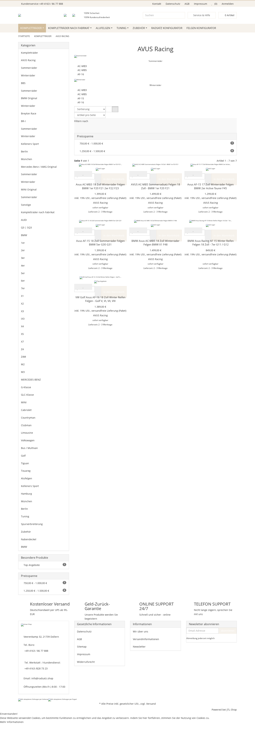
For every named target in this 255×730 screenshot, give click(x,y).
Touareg (26, 470)
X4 (22, 326)
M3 (23, 372)
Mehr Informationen (12, 722)
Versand (151, 703)
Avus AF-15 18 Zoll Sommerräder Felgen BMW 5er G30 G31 (100, 243)
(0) (215, 3)
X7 (22, 341)
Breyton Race (28, 113)
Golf (23, 455)
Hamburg (26, 493)
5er (23, 273)
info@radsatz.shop (42, 678)
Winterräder (155, 85)
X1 (22, 296)
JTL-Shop (232, 709)
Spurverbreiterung (32, 524)
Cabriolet (26, 410)
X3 (22, 311)
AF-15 (80, 98)
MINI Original (29, 189)
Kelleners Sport (30, 143)
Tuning (121, 28)
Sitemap (82, 646)
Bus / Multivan (29, 448)
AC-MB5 (81, 70)
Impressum (200, 3)
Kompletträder (31, 28)
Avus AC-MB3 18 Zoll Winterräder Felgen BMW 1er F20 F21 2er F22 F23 (100, 186)
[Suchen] (182, 15)
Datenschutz (173, 3)
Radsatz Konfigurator (166, 28)
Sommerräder (155, 61)
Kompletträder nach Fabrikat (68, 28)
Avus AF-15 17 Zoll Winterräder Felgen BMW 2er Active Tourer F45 (210, 186)
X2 (22, 303)
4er (23, 265)
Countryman (28, 417)
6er (23, 280)
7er (23, 288)
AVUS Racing (28, 60)
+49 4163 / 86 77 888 (51, 3)
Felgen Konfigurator (201, 28)
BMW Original (29, 98)
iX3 (22, 318)
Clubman (26, 425)
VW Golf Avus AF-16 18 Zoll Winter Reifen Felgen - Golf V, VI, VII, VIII (100, 299)
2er (23, 250)
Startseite (24, 36)
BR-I (23, 121)
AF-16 (80, 74)
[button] (109, 109)
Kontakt (156, 3)
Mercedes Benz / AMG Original (39, 166)
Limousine (27, 432)
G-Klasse (26, 387)
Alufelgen (103, 28)
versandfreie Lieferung (104, 198)
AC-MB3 (81, 66)
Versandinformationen (146, 639)
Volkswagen (28, 440)
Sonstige (26, 204)
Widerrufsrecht (86, 662)
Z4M (23, 356)
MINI (24, 402)
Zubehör (139, 28)
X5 (22, 334)
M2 (23, 364)
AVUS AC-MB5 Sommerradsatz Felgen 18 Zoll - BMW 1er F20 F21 (155, 186)
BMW (24, 235)
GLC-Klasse (27, 394)
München (26, 159)
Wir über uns (140, 631)
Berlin (24, 151)
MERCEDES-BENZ (31, 379)
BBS (23, 83)
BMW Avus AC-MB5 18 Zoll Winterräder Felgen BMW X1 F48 (155, 243)
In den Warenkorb (113, 179)
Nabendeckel (28, 539)
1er (23, 242)
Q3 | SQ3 (26, 227)
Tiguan (25, 463)
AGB (187, 3)
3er (23, 258)
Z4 (22, 349)
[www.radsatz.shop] (24, 15)
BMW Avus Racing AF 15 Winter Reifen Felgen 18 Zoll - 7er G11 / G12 (211, 243)
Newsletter (139, 646)
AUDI (24, 220)
